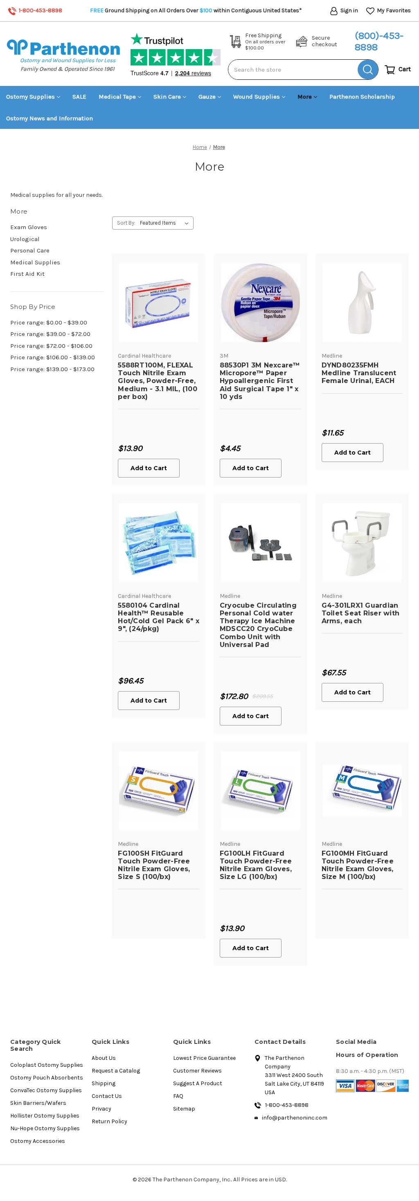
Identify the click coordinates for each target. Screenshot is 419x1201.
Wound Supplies (256, 96)
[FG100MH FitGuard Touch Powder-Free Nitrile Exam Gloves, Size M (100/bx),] (362, 790)
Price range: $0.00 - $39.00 (48, 322)
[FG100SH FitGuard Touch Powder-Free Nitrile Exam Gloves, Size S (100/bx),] (158, 790)
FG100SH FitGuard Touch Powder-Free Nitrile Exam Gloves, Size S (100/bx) (154, 865)
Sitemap (184, 1108)
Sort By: (126, 223)
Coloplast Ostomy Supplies (46, 1064)
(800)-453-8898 (379, 41)
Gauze (207, 96)
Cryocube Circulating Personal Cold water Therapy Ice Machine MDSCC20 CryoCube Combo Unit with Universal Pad (258, 625)
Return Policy (109, 1121)
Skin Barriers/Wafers (38, 1103)
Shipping (103, 1083)
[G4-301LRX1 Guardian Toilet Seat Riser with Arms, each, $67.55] (362, 542)
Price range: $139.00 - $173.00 (52, 369)
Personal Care (30, 250)
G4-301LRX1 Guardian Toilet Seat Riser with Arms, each (361, 613)
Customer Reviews (197, 1070)
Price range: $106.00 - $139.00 (52, 357)
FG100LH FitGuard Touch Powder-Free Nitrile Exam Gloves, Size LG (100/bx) (256, 865)
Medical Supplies (35, 262)
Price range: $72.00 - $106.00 (51, 345)
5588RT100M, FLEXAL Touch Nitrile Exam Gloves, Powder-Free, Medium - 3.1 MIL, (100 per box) (157, 381)
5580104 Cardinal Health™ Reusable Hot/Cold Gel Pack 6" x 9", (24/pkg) (158, 617)
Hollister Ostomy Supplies (44, 1115)
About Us (104, 1058)
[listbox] (166, 223)
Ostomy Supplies (30, 96)
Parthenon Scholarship (362, 96)
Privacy (101, 1108)
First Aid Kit (27, 273)
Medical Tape (117, 96)
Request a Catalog (116, 1070)
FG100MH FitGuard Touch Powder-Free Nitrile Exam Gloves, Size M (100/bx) (358, 865)
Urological (25, 239)
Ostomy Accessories (37, 1141)
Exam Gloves (28, 227)
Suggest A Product (197, 1083)
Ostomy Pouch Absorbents (46, 1077)
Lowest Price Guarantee (204, 1058)
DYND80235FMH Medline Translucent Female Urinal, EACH (359, 373)
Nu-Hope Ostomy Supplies (45, 1128)
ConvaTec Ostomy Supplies (46, 1090)
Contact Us (107, 1096)
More (304, 96)
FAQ (178, 1096)
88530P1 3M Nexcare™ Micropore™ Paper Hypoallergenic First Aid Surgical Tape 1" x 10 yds (260, 381)
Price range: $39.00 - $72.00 (50, 334)
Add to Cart (149, 468)
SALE (79, 96)
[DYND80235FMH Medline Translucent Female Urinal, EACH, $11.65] (362, 302)
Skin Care (167, 96)
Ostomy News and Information (49, 118)
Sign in (348, 10)
